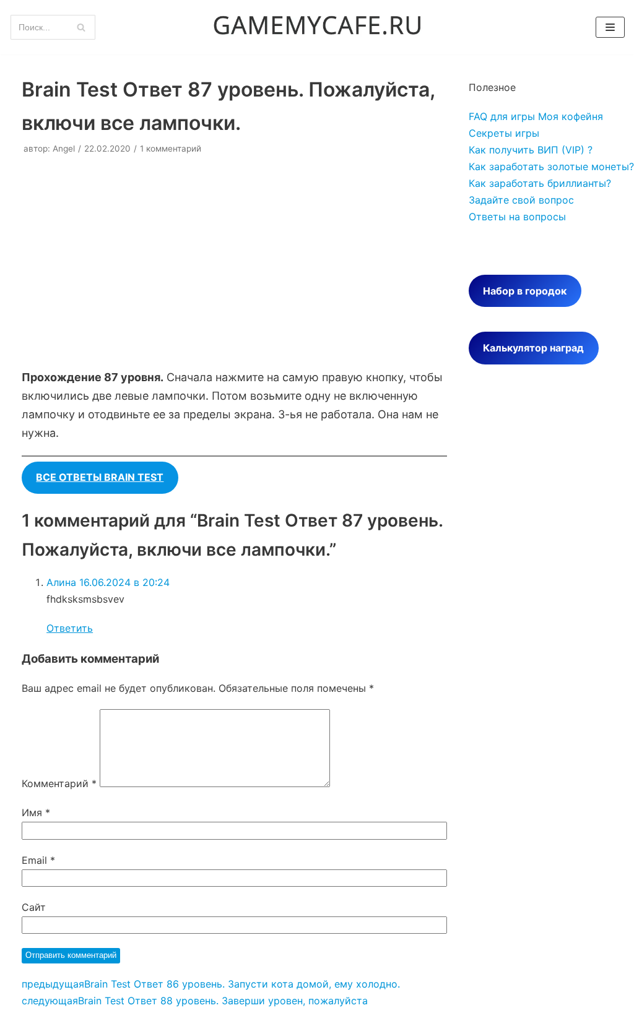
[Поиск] (81, 27)
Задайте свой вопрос (521, 200)
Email (38, 860)
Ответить (69, 628)
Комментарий (59, 783)
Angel (64, 148)
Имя (36, 812)
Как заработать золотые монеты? (551, 166)
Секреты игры (504, 133)
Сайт (34, 907)
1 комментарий (170, 148)
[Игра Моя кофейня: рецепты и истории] (317, 27)
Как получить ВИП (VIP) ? (531, 150)
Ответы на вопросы (517, 216)
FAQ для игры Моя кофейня (536, 116)
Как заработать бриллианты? (540, 183)
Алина (61, 582)
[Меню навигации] (610, 27)
